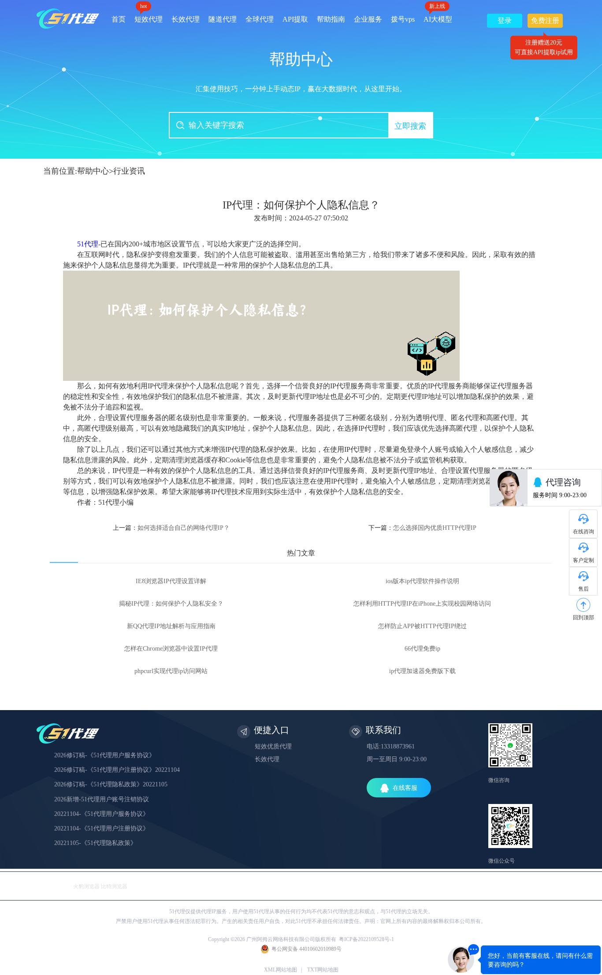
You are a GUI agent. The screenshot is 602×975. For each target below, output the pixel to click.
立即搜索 (410, 126)
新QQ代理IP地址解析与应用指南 (171, 626)
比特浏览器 (114, 886)
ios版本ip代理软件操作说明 (422, 581)
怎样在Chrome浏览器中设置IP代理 (171, 648)
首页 (118, 19)
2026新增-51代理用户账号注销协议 (101, 799)
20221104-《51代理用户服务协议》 (101, 814)
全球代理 (259, 19)
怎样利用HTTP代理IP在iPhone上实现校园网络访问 (422, 603)
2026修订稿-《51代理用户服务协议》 (104, 755)
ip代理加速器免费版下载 (422, 671)
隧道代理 (222, 19)
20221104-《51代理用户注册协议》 (101, 828)
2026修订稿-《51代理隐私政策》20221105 (110, 784)
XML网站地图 (280, 970)
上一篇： (171, 528)
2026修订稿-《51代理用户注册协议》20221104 (117, 770)
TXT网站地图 (322, 970)
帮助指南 (331, 19)
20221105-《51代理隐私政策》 (95, 843)
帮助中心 (93, 171)
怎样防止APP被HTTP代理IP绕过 (422, 626)
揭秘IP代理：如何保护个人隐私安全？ (171, 603)
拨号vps (403, 19)
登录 (505, 20)
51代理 (87, 244)
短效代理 (148, 16)
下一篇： (422, 528)
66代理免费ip (422, 648)
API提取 (295, 19)
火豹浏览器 (86, 886)
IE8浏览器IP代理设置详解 (171, 581)
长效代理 (185, 19)
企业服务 (368, 19)
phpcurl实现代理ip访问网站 (171, 671)
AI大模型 (438, 16)
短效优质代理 (273, 746)
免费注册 (545, 22)
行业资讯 (129, 171)
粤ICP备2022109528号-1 (366, 939)
